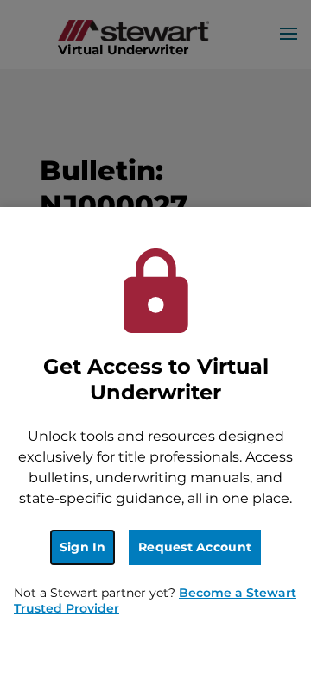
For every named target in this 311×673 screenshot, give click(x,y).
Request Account (194, 547)
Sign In (83, 547)
